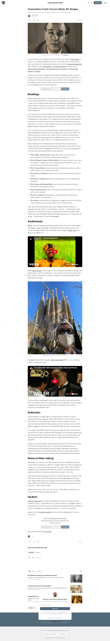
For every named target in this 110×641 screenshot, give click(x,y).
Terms (58, 630)
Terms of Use (62, 612)
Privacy (54, 630)
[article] (55, 578)
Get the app (62, 634)
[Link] (25, 94)
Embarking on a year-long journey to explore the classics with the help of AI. (47, 588)
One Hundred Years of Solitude (56, 69)
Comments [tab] (31, 552)
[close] (69, 592)
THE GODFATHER (57, 360)
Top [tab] (29, 571)
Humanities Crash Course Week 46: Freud (42, 575)
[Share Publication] (91, 2)
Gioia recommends (34, 501)
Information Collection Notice (54, 613)
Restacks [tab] (37, 552)
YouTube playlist (45, 512)
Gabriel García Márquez (36, 69)
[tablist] (34, 552)
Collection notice (65, 630)
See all (31, 608)
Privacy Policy (66, 613)
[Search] (88, 2)
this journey (75, 59)
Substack (47, 638)
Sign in (105, 2)
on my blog (47, 531)
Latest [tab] (33, 571)
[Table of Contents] (2, 321)
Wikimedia (65, 55)
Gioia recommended (74, 64)
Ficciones (37, 71)
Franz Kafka (47, 66)
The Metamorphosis (59, 66)
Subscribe (97, 2)
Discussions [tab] (39, 571)
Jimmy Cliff (72, 230)
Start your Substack (51, 634)
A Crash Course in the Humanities (39, 586)
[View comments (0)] (34, 20)
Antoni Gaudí (36, 271)
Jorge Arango (34, 15)
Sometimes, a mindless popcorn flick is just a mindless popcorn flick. (45, 577)
